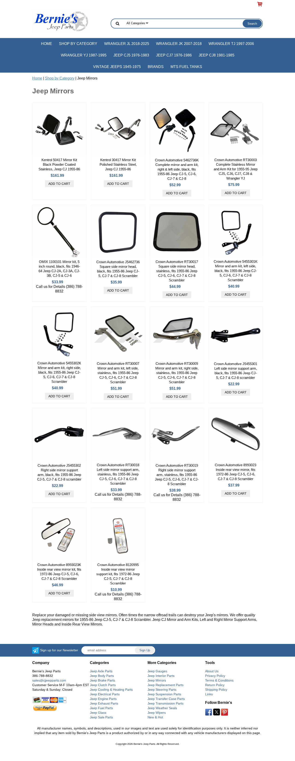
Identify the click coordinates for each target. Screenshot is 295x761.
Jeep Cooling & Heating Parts (111, 689)
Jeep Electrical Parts (105, 694)
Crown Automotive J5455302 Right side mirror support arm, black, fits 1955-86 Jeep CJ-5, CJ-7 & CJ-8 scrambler (59, 472)
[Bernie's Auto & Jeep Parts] (61, 21)
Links (209, 694)
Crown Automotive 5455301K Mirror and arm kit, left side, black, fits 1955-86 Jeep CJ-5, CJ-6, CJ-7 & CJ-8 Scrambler (235, 271)
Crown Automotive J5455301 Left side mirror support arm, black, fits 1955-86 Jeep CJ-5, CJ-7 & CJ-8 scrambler (235, 371)
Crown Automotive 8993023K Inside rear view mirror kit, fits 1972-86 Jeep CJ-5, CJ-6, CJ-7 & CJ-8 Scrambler (59, 572)
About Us (211, 671)
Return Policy (214, 685)
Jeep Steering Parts (162, 689)
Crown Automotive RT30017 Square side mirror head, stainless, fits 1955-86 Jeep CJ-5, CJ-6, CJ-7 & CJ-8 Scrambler (177, 271)
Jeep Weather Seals (162, 708)
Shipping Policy (216, 689)
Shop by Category (78, 44)
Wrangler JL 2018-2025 (126, 44)
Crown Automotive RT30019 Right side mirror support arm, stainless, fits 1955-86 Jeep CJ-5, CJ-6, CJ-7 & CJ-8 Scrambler (177, 474)
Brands (156, 67)
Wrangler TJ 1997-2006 (231, 44)
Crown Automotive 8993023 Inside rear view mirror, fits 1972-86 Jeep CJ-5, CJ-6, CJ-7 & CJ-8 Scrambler (235, 472)
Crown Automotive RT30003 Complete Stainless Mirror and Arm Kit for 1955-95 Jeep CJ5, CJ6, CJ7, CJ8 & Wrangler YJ (235, 169)
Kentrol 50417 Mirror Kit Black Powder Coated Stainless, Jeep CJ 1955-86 (59, 164)
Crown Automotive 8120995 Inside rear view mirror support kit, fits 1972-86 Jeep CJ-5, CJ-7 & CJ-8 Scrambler (118, 574)
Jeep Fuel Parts (101, 708)
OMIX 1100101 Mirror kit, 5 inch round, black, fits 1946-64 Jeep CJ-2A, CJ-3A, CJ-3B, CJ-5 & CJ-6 (59, 268)
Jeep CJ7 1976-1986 (174, 55)
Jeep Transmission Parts (165, 703)
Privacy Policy (215, 676)
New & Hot (155, 717)
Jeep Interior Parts (161, 676)
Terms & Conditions (219, 680)
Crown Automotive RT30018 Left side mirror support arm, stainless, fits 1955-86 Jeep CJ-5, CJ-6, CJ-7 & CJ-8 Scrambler (118, 474)
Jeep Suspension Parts (164, 694)
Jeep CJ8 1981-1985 (216, 55)
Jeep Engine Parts (103, 699)
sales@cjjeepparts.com (49, 680)
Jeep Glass (98, 712)
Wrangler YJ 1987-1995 (83, 55)
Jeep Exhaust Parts (104, 703)
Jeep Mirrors (157, 680)
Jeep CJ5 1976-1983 (131, 55)
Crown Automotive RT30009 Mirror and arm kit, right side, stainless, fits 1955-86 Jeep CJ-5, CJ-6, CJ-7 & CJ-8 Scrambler (176, 373)
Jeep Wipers (157, 712)
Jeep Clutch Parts (103, 685)
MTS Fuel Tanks (186, 67)
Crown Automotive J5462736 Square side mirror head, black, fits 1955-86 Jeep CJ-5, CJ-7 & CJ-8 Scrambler (118, 269)
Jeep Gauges (157, 671)
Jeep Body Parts (102, 676)
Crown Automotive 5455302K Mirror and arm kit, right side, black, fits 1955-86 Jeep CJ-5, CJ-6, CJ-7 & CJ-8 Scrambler (59, 372)
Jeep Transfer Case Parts (166, 699)
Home (46, 44)
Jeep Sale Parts (101, 717)
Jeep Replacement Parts (165, 685)
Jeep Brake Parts (102, 680)
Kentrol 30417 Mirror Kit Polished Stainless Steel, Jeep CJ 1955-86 (118, 164)
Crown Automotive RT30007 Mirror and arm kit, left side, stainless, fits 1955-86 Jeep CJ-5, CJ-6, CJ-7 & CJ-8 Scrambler (118, 373)
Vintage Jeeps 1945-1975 (117, 67)
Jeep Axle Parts (101, 671)
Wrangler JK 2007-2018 (179, 44)
